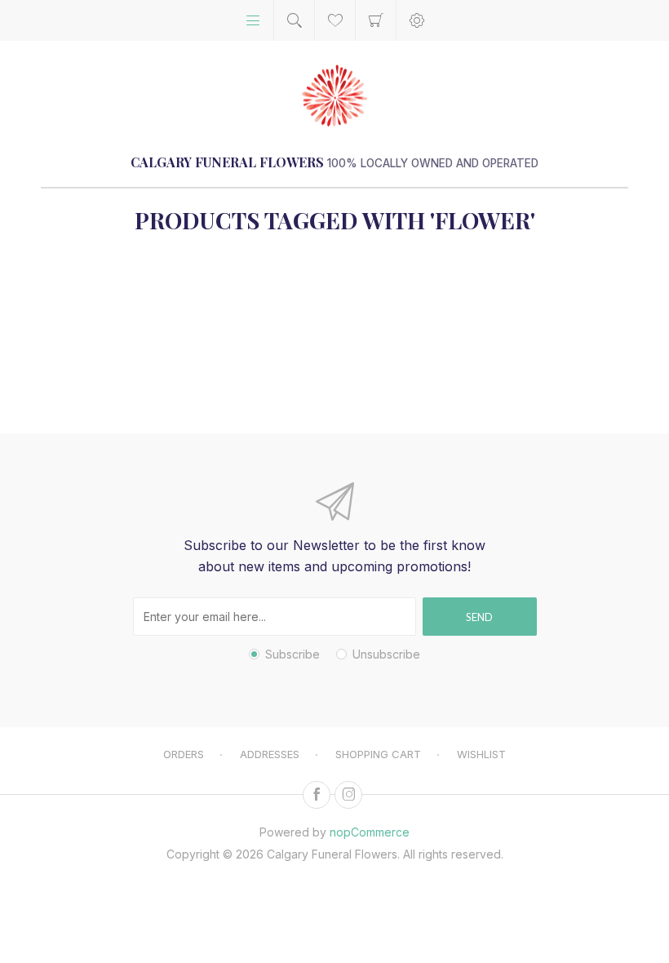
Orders (183, 754)
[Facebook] (316, 795)
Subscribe (292, 654)
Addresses (269, 754)
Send (479, 617)
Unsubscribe (386, 654)
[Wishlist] (335, 20)
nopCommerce (370, 832)
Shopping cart (376, 20)
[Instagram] (348, 795)
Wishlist (481, 754)
